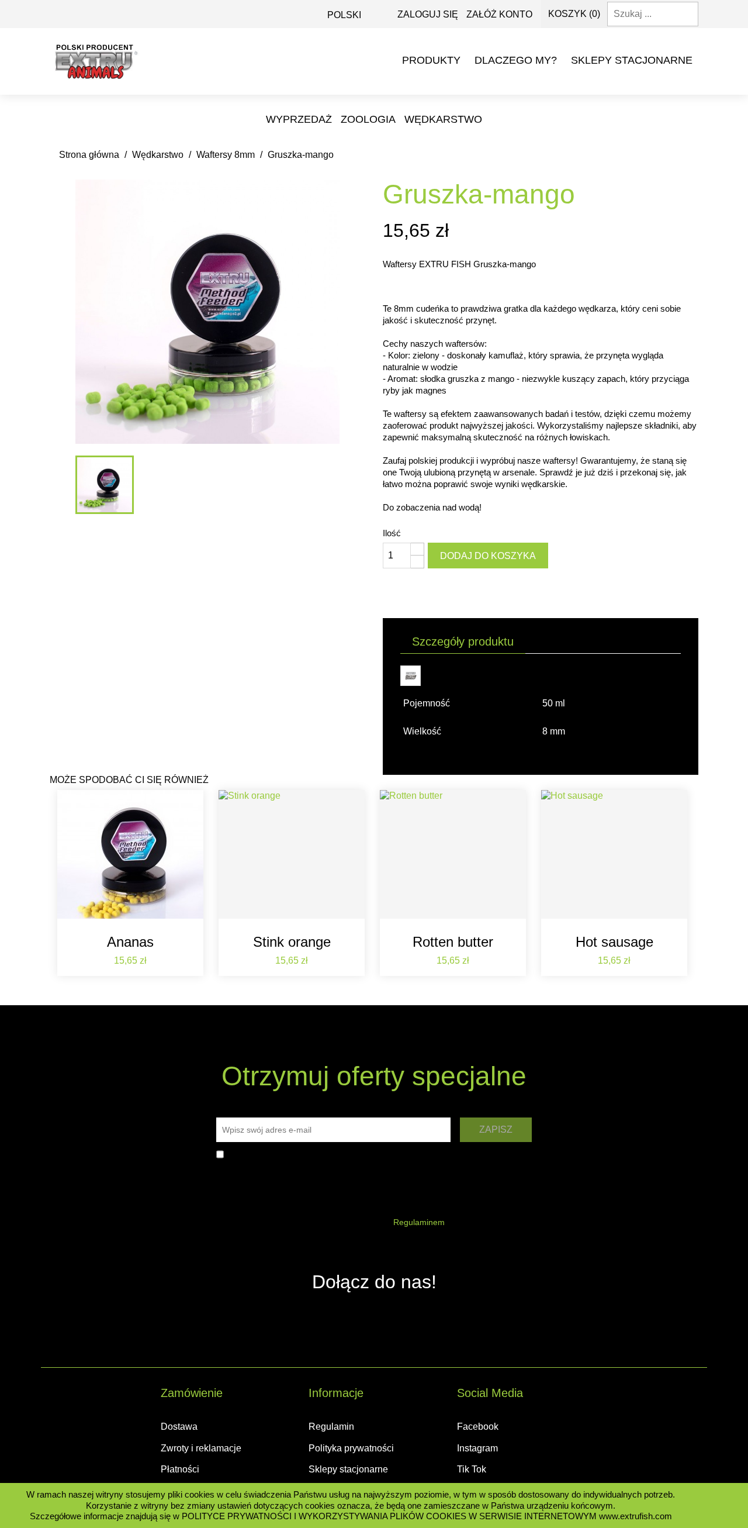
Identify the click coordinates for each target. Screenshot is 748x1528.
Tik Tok (471, 1469)
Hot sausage (614, 942)
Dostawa (179, 1427)
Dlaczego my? (516, 60)
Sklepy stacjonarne (631, 60)
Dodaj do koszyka (488, 556)
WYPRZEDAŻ (299, 119)
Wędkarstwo (443, 119)
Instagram (477, 1448)
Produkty (431, 60)
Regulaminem (419, 1222)
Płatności (180, 1469)
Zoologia (368, 119)
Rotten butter (453, 942)
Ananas (130, 942)
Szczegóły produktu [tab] (463, 641)
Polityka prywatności (351, 1448)
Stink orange (292, 942)
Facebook (477, 1427)
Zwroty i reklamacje (201, 1448)
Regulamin (331, 1427)
